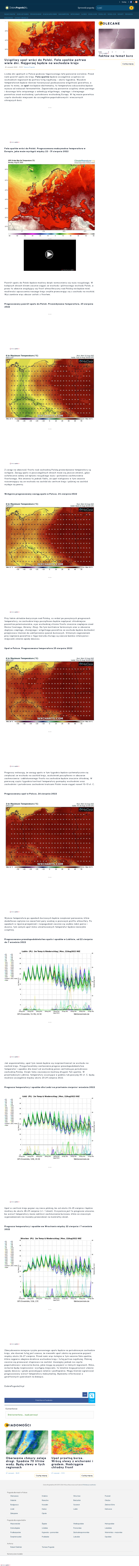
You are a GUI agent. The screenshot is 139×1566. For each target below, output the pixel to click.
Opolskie (108, 1537)
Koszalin (45, 1504)
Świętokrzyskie (15, 1537)
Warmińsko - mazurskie (113, 1532)
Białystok (77, 1500)
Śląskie (44, 1524)
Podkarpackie (15, 1532)
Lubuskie (76, 1537)
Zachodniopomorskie (81, 1532)
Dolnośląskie (15, 1528)
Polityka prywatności (89, 1485)
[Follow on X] (133, 2)
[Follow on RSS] (136, 2)
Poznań (108, 1496)
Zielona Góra (110, 1504)
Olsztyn (107, 1500)
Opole (44, 1513)
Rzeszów (45, 1500)
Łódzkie (45, 1528)
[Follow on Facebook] (131, 2)
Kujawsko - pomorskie (50, 1532)
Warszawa (14, 1496)
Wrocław (76, 1496)
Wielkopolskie (78, 1524)
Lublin (75, 1509)
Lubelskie (108, 1528)
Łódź (12, 1509)
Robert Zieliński (16, 1547)
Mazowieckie (15, 1524)
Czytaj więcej (41, 1475)
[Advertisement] (50, 125)
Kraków (45, 1496)
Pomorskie (77, 1528)
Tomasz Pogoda (48, 1547)
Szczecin (76, 1504)
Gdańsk (13, 1500)
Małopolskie (109, 1524)
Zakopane (14, 1513)
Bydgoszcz (14, 1504)
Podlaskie (45, 1537)
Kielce (44, 1509)
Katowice (108, 1509)
